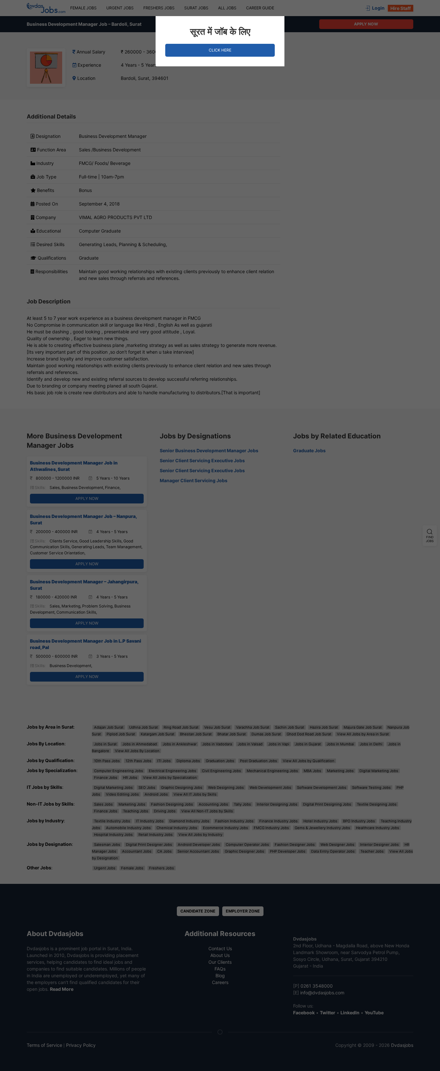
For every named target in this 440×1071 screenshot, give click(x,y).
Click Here (220, 50)
